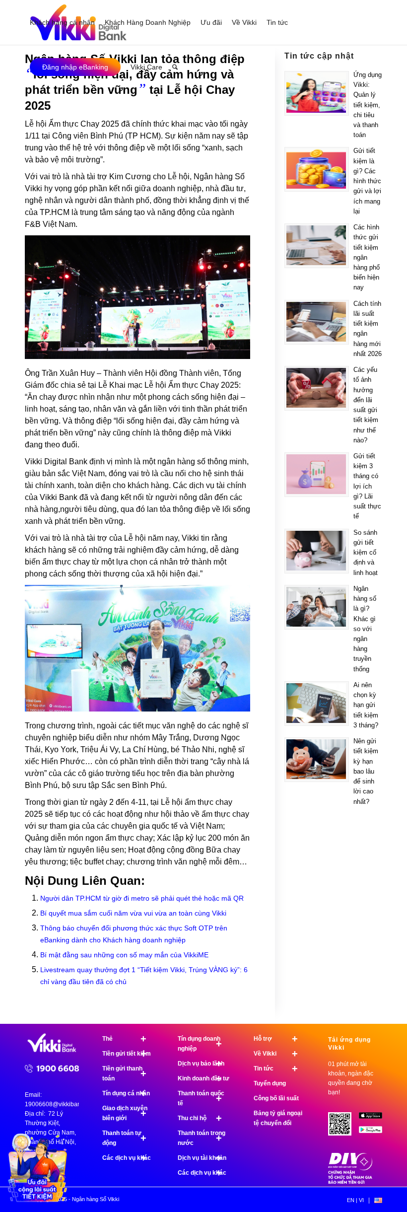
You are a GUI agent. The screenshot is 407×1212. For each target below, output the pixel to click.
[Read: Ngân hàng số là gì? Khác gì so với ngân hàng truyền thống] (316, 607)
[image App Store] (374, 1119)
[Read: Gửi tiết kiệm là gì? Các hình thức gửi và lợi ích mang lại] (316, 169)
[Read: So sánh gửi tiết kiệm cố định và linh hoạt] (316, 551)
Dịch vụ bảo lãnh (201, 1063)
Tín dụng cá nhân (126, 1093)
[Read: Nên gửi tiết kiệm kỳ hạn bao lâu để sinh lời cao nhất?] (316, 759)
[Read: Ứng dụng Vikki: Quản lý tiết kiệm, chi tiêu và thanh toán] (316, 93)
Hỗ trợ (276, 1038)
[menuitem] (62, 22)
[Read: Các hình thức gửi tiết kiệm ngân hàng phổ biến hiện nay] (316, 245)
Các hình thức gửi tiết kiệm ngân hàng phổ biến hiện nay (366, 257)
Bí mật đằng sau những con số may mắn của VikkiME (124, 955)
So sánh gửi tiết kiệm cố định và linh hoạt (365, 552)
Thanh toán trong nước (201, 1138)
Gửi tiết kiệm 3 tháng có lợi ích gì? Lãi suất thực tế (367, 486)
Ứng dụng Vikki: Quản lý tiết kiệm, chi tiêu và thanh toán (367, 105)
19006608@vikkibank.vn (58, 1104)
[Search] (175, 67)
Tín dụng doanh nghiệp (200, 1043)
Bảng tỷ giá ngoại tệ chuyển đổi (278, 1118)
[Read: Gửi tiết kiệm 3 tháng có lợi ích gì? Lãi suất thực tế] (316, 474)
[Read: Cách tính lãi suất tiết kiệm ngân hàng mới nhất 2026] (316, 322)
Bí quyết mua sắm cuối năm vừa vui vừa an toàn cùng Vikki (133, 913)
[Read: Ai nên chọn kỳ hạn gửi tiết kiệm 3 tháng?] (316, 703)
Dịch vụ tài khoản (202, 1157)
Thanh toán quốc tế (201, 1098)
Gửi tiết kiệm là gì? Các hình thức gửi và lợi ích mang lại (367, 180)
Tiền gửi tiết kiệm (126, 1053)
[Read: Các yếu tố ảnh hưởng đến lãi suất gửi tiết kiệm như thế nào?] (316, 388)
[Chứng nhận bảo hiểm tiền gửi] (350, 1181)
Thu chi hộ (200, 1118)
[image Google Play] (374, 1133)
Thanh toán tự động (124, 1138)
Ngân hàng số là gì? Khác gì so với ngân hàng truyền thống (364, 629)
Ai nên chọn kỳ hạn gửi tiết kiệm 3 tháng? (365, 705)
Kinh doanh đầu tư (203, 1078)
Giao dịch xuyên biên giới (124, 1113)
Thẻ (124, 1038)
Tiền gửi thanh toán (124, 1073)
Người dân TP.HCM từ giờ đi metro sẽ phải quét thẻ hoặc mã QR (142, 898)
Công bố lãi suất (276, 1098)
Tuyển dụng (270, 1083)
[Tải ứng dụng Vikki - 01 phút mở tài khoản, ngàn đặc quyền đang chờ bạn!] (343, 1127)
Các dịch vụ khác (126, 1157)
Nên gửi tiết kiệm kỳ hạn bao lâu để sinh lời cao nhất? (365, 771)
